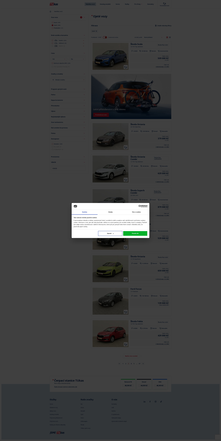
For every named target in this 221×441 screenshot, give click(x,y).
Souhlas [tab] (84, 212)
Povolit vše (135, 233)
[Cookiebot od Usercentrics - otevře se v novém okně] (139, 206)
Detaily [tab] (110, 212)
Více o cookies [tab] (136, 212)
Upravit (109, 233)
